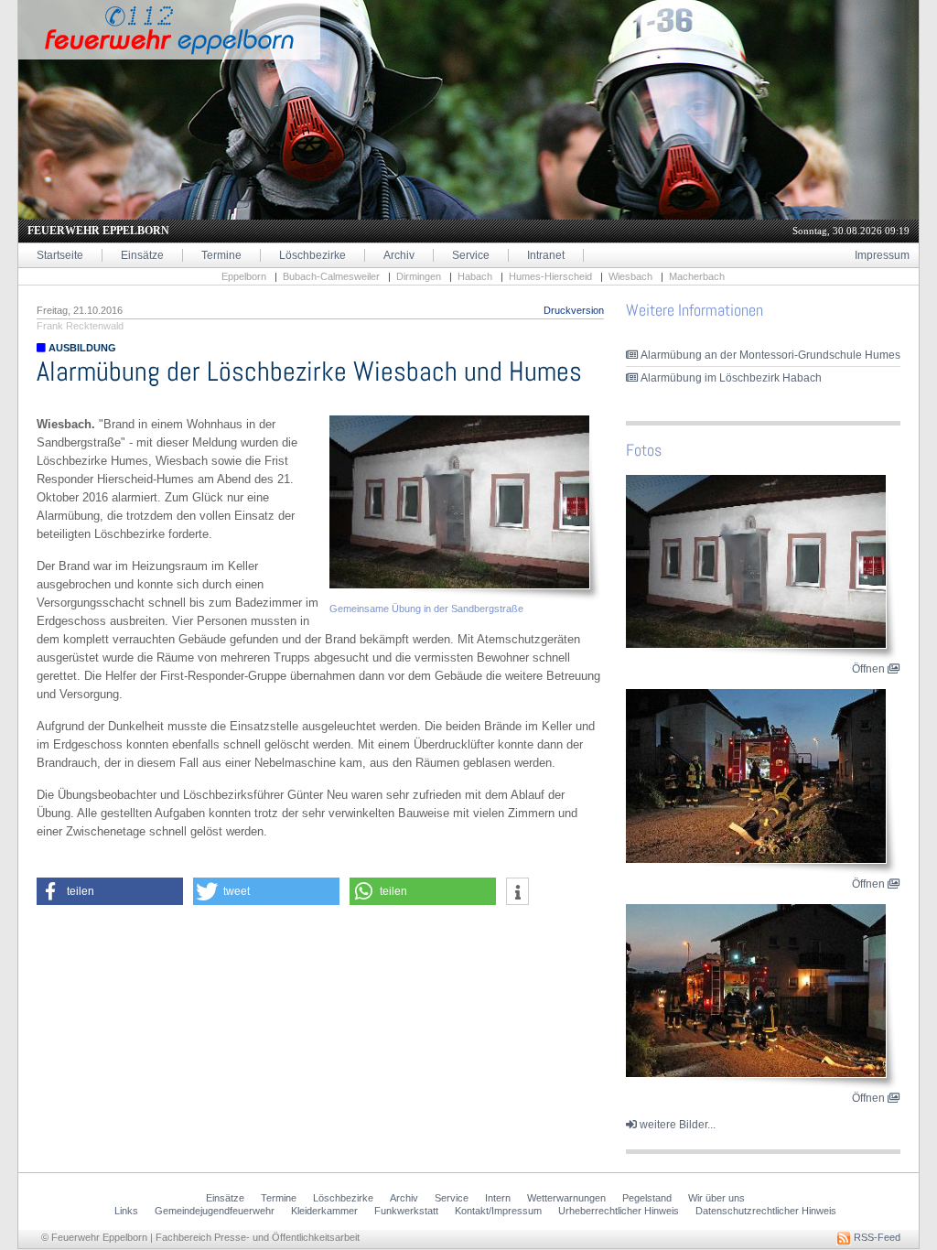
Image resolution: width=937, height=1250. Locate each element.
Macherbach (697, 276)
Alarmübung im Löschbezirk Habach (730, 378)
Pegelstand (647, 1197)
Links (126, 1210)
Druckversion (574, 310)
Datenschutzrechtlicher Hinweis (765, 1210)
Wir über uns (716, 1197)
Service (471, 255)
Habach (475, 276)
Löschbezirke (312, 255)
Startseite (60, 255)
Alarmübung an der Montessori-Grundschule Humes (769, 355)
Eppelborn (243, 276)
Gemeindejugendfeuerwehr (215, 1210)
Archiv (399, 255)
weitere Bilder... (676, 1124)
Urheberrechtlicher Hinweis (618, 1210)
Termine (221, 255)
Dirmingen (418, 276)
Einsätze (142, 255)
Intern (498, 1197)
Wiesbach (630, 276)
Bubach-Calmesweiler (331, 276)
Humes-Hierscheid (550, 276)
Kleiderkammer (324, 1210)
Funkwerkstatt (406, 1210)
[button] (110, 891)
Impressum (882, 255)
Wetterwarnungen (566, 1197)
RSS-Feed (875, 1237)
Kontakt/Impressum (498, 1210)
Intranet (546, 255)
